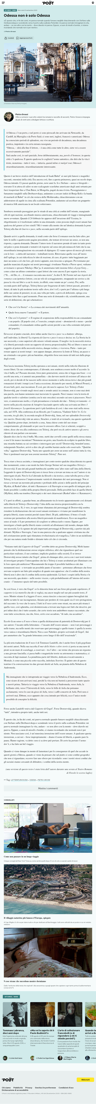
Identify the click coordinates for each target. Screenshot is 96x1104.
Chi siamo (6, 1087)
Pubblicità (18, 1087)
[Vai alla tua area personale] (93, 2)
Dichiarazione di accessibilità (15, 1090)
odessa (33, 780)
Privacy (28, 1087)
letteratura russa (19, 780)
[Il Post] (48, 3)
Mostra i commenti (48, 788)
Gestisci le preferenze (45, 1087)
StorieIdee (10, 10)
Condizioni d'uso (66, 1087)
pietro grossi (44, 780)
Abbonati (85, 1079)
